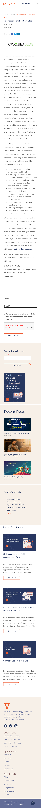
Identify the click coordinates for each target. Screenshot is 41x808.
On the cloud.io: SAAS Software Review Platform (18, 609)
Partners (7, 758)
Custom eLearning (13, 502)
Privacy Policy (9, 805)
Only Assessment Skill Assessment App (14, 555)
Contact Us (8, 769)
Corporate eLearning (12, 736)
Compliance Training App (15, 661)
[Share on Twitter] (15, 34)
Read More (11, 578)
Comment (8, 277)
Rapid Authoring (13, 499)
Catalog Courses (10, 746)
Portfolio (26, 4)
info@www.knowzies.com (22, 249)
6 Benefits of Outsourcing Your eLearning (16, 433)
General (12, 14)
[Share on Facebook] (12, 34)
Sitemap (20, 805)
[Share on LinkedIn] (18, 34)
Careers (7, 765)
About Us (7, 755)
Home (6, 14)
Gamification (11, 510)
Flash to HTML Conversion (16, 507)
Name (7, 298)
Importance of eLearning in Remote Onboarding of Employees (15, 455)
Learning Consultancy (12, 739)
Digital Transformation (15, 505)
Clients (6, 762)
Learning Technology (12, 743)
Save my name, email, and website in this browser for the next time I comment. (20, 316)
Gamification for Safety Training (13, 477)
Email (7, 306)
